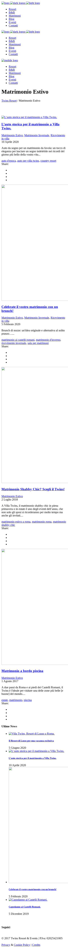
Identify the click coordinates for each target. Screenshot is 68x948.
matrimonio (15, 700)
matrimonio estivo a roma (15, 521)
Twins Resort (9, 100)
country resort (48, 160)
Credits (36, 944)
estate (4, 700)
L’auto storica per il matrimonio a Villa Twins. (32, 758)
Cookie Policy (22, 944)
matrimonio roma (41, 521)
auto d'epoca (8, 160)
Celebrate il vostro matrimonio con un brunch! (32, 889)
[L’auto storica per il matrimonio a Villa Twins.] (29, 117)
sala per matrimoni (38, 343)
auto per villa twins (28, 160)
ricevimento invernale (13, 343)
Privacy (5, 944)
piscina (28, 700)
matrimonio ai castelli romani (17, 339)
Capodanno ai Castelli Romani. (25, 906)
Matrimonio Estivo (12, 135)
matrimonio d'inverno (48, 339)
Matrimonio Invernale (36, 135)
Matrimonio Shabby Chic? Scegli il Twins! (33, 489)
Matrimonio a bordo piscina (22, 671)
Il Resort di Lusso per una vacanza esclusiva (31, 740)
